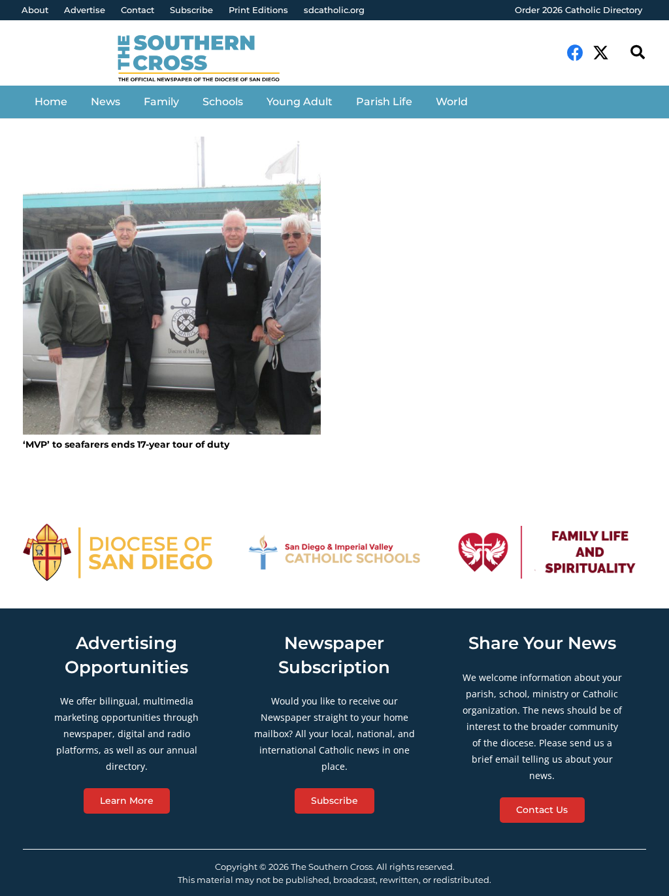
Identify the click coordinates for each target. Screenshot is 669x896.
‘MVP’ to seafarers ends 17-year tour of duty (126, 444)
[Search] (637, 52)
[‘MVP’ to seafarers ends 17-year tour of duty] (172, 286)
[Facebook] (575, 52)
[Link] (207, 59)
